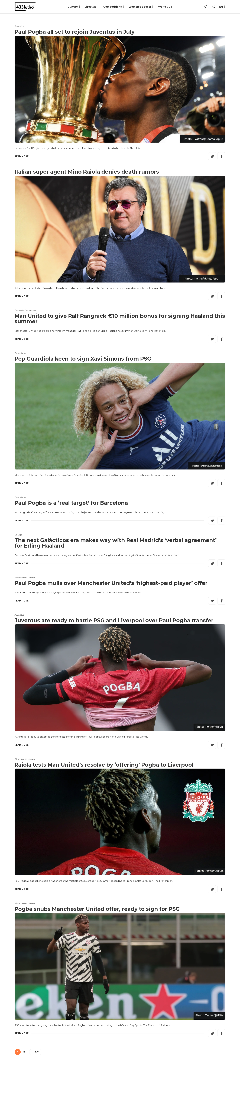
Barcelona (20, 353)
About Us (144, 1082)
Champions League (25, 759)
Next (36, 1052)
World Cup (165, 6)
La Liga (18, 534)
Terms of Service (186, 1082)
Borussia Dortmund (25, 310)
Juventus (19, 26)
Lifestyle (90, 6)
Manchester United (25, 577)
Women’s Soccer (140, 6)
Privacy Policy (214, 1082)
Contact (162, 1082)
